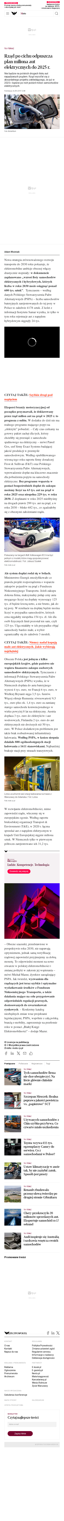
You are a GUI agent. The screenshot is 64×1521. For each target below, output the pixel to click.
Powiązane (9, 1063)
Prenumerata (11, 1373)
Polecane (23, 1063)
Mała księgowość (40, 1376)
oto (23, 13)
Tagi (48, 1063)
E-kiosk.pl (36, 1367)
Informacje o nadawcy (43, 1355)
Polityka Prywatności (42, 1345)
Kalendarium (38, 1400)
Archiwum (9, 1376)
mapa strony (10, 1400)
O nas (7, 1345)
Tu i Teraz (9, 48)
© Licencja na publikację (16, 1042)
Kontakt (8, 1348)
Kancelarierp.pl (39, 1379)
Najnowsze (37, 1063)
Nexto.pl (36, 1373)
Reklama (8, 1367)
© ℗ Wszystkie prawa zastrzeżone (21, 1045)
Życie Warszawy (40, 1386)
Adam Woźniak (12, 252)
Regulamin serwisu (41, 1352)
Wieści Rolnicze (39, 1382)
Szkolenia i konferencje (15, 1395)
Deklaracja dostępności (43, 1358)
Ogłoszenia (10, 1370)
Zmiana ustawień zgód (43, 1348)
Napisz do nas (11, 1352)
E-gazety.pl (37, 1370)
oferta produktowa (13, 1405)
